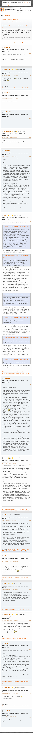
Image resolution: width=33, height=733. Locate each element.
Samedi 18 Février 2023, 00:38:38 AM (9, 117)
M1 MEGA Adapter (6, 551)
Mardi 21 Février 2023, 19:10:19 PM (9, 520)
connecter (26, 2)
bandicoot (7, 69)
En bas (2, 42)
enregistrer (9, 5)
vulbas (6, 556)
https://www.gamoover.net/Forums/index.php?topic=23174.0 (15, 88)
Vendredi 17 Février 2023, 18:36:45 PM (10, 53)
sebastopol (7, 131)
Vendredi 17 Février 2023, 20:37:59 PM (10, 75)
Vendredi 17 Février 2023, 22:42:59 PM (10, 98)
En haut (3, 729)
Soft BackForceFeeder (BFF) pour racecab (13, 372)
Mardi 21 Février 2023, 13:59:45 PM (9, 156)
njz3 (5, 215)
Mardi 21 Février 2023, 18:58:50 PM (9, 463)
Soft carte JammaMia (7, 372)
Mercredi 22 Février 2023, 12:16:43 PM (10, 620)
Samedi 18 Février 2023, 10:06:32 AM (9, 137)
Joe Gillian (7, 93)
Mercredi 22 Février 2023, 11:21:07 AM (10, 561)
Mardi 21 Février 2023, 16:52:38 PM (9, 221)
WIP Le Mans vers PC (24, 373)
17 (22, 43)
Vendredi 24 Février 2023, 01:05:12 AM (10, 716)
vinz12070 (7, 711)
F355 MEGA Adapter (16, 551)
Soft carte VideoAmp (17, 372)
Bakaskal (7, 47)
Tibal (5, 514)
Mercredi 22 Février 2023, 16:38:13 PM (10, 649)
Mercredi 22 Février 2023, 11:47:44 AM (10, 589)
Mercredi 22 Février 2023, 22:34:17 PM (10, 693)
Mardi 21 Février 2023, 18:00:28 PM (9, 384)
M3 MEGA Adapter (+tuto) (14, 549)
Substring (7, 150)
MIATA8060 (7, 112)
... (21, 43)
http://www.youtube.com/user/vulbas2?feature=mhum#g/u (15, 577)
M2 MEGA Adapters (25, 549)
